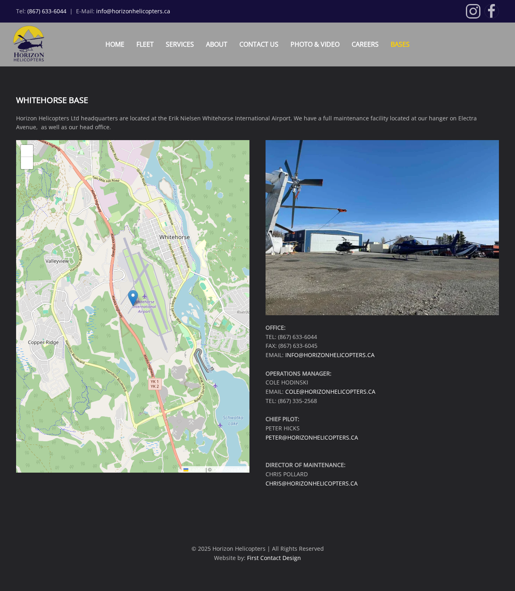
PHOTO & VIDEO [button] (315, 44)
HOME (114, 44)
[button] (133, 298)
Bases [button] (400, 44)
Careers (365, 44)
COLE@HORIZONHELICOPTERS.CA (330, 391)
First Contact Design (274, 558)
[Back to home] (25, 44)
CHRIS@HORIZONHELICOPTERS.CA (312, 483)
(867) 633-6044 (47, 11)
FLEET (145, 44)
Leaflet (196, 469)
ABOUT (216, 44)
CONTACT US (258, 44)
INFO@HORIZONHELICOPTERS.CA (330, 355)
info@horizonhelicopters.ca (133, 11)
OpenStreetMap (230, 469)
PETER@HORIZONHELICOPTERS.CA (312, 437)
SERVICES (180, 44)
